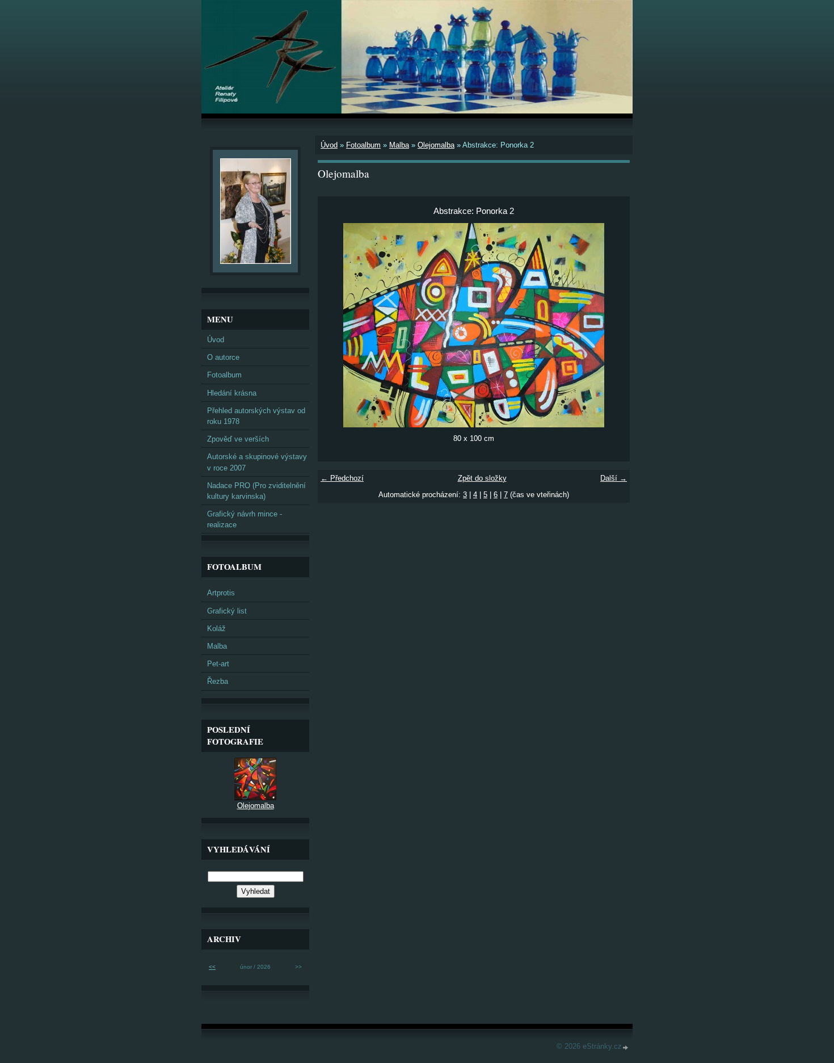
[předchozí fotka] (336, 325)
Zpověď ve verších (238, 439)
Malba (399, 145)
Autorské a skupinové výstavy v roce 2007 (257, 462)
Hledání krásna (231, 393)
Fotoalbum (363, 145)
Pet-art (218, 663)
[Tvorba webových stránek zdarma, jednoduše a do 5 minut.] (626, 1047)
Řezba (217, 681)
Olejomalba (436, 145)
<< (212, 967)
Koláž (216, 628)
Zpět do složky (482, 478)
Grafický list (227, 611)
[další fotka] (611, 325)
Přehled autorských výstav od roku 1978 (256, 416)
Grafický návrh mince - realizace (244, 519)
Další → (613, 478)
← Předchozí (342, 478)
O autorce (223, 357)
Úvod (329, 145)
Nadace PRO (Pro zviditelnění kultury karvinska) (256, 491)
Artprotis (221, 593)
